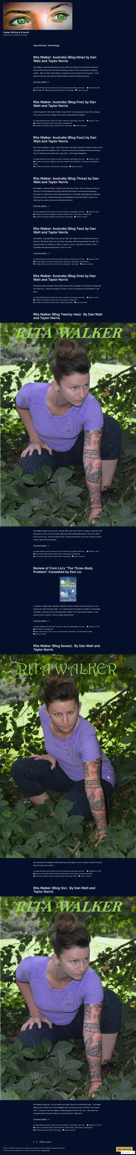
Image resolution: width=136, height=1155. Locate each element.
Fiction (51, 1127)
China (50, 631)
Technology (70, 90)
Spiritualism (77, 161)
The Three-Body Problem (84, 631)
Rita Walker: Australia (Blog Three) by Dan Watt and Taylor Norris (66, 180)
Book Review (39, 629)
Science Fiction (59, 125)
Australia (50, 90)
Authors (37, 873)
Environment (58, 90)
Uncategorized (39, 90)
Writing (75, 876)
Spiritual (62, 302)
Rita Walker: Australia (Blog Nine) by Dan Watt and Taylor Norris (64, 59)
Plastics (52, 217)
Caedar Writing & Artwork (16, 32)
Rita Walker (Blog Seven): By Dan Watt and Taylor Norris (66, 647)
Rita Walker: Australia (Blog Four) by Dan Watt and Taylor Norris (64, 139)
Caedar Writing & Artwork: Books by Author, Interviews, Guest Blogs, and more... (60, 87)
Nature (52, 123)
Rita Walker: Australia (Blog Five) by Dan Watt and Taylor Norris (64, 104)
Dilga (42, 261)
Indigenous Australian (56, 161)
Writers (35, 164)
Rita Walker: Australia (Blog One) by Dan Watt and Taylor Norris (64, 277)
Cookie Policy (45, 1150)
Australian (38, 166)
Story (64, 90)
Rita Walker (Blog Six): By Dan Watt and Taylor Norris (64, 890)
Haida (45, 554)
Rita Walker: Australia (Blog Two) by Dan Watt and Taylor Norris (64, 230)
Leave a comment (82, 90)
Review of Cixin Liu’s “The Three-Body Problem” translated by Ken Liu (63, 570)
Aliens (37, 631)
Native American (54, 873)
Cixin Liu (55, 631)
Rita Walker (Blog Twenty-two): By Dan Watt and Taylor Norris (67, 316)
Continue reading (40, 82)
